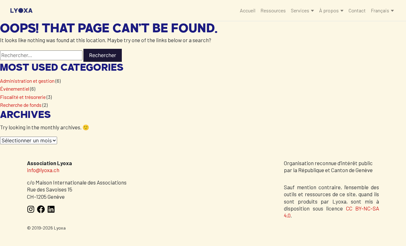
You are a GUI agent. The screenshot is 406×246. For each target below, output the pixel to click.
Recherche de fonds (21, 105)
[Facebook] (41, 211)
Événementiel (14, 89)
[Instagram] (31, 211)
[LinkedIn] (51, 211)
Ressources (273, 10)
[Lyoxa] (21, 10)
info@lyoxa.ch (43, 170)
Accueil (247, 10)
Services (300, 10)
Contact (357, 10)
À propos (329, 10)
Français (380, 10)
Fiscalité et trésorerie (23, 97)
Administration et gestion (27, 81)
